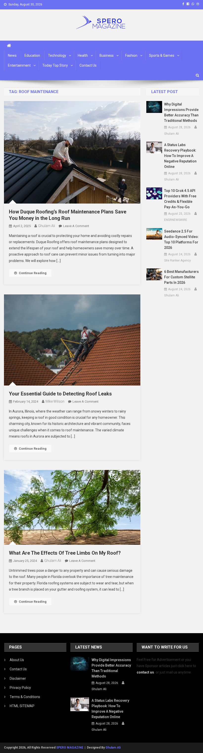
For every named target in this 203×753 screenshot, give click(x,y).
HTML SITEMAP (22, 706)
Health (83, 55)
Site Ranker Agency (177, 260)
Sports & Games (161, 55)
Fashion (131, 55)
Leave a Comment (76, 226)
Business (107, 55)
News (12, 55)
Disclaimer (18, 678)
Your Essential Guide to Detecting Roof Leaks (60, 394)
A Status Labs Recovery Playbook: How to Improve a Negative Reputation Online (180, 156)
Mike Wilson (55, 401)
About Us (17, 660)
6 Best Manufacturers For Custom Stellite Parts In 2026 (181, 277)
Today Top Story (55, 65)
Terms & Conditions (25, 697)
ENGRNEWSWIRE (175, 220)
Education (32, 55)
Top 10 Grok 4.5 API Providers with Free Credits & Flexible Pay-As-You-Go (180, 199)
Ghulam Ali (46, 226)
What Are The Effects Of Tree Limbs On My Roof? (65, 553)
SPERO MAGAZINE (69, 747)
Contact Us (88, 65)
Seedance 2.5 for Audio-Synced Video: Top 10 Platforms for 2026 (181, 239)
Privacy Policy (20, 688)
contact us (145, 672)
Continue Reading (33, 273)
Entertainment (19, 65)
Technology (57, 55)
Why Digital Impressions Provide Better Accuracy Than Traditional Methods (181, 112)
